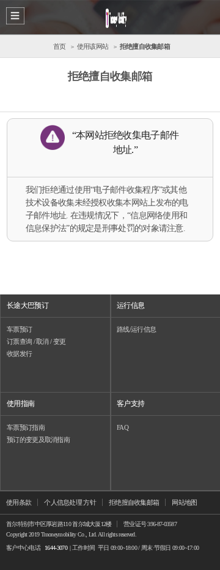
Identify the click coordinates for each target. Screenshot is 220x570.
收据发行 (19, 353)
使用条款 (18, 502)
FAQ (122, 427)
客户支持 (130, 403)
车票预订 (19, 329)
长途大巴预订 (27, 305)
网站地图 (184, 502)
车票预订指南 (26, 427)
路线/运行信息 (136, 329)
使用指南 (20, 403)
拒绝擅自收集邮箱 (134, 502)
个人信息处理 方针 (70, 502)
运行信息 (130, 305)
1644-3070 (56, 547)
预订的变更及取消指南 (38, 439)
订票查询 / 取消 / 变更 (36, 341)
